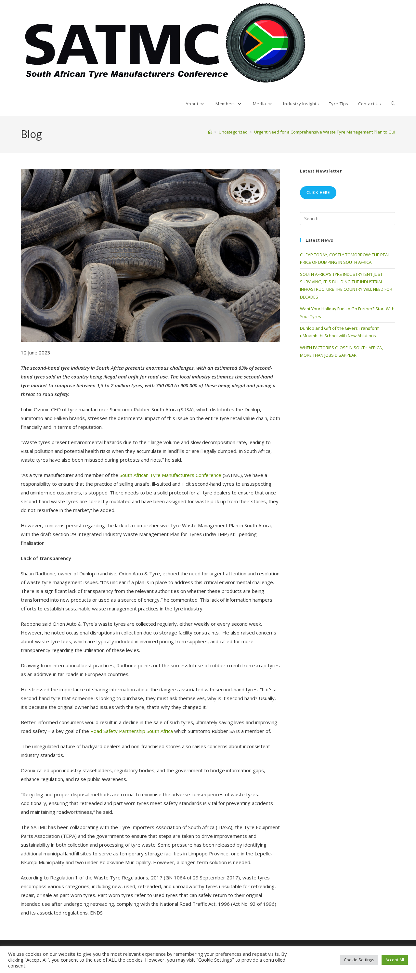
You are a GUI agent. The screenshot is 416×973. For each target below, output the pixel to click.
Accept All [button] (394, 960)
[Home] (210, 132)
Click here (318, 192)
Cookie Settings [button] (359, 960)
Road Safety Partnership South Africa (131, 731)
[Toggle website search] (393, 104)
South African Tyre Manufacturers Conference (170, 475)
